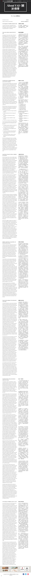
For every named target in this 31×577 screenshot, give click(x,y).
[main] (15, 7)
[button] (30, 1)
